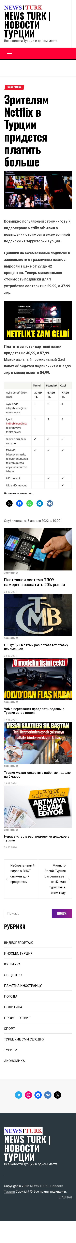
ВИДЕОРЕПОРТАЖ (18, 943)
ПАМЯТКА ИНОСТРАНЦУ (23, 986)
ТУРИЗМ (10, 1050)
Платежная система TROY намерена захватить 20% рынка (34, 582)
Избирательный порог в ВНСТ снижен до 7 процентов (22, 873)
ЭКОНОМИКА (14, 87)
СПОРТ (9, 1029)
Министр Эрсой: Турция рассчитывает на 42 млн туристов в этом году (55, 879)
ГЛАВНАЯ (65, 1197)
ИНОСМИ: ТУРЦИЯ (18, 953)
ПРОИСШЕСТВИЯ (17, 1018)
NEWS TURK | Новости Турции (27, 24)
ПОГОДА (10, 996)
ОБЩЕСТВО (13, 975)
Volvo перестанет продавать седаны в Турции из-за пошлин (34, 711)
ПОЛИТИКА (13, 1007)
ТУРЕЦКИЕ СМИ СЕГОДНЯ (24, 1039)
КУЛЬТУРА (12, 964)
